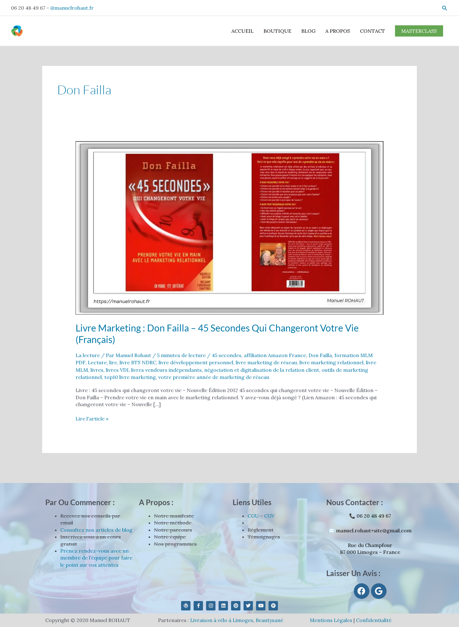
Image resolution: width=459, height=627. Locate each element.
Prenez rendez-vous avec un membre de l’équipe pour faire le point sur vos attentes (96, 558)
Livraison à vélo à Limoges (221, 620)
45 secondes (226, 355)
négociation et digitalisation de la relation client (261, 370)
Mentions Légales (331, 620)
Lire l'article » (92, 418)
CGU (253, 516)
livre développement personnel (196, 362)
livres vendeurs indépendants (166, 370)
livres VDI (117, 370)
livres (97, 370)
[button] (445, 8)
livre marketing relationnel (331, 362)
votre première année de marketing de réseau (213, 377)
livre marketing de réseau (266, 362)
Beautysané (269, 620)
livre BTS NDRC (138, 362)
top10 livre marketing (130, 377)
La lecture (88, 355)
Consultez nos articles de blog (96, 530)
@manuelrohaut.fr (72, 8)
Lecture (97, 362)
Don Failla (320, 355)
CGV (269, 516)
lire (113, 362)
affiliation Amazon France (275, 355)
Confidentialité (374, 620)
